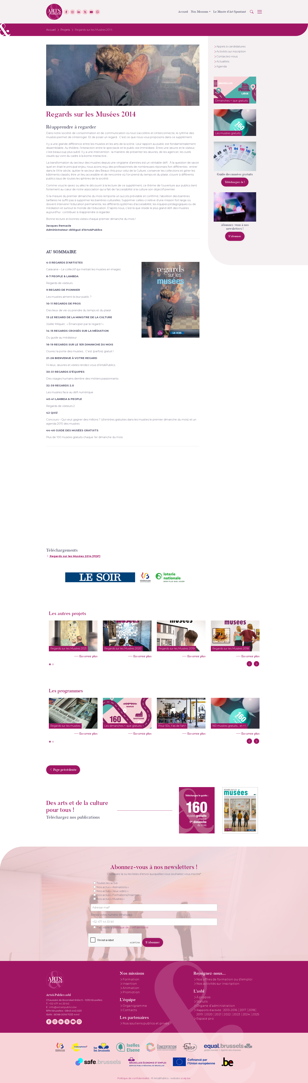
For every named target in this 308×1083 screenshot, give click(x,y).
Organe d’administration (215, 1005)
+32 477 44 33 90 (59, 1003)
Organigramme (135, 1005)
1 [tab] (50, 664)
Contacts (130, 1010)
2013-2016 (230, 1010)
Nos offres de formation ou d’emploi (224, 979)
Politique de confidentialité (133, 1078)
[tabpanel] (73, 638)
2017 (243, 1010)
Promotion (131, 992)
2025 (255, 1014)
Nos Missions (199, 12)
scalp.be (186, 1078)
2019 (200, 1014)
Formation (131, 979)
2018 (251, 1010)
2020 (209, 1014)
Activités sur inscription (231, 51)
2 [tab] (53, 664)
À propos (203, 997)
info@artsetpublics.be (63, 1007)
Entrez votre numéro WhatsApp (111, 914)
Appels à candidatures (230, 46)
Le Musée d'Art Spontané (229, 12)
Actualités (222, 61)
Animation (131, 988)
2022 (228, 1014)
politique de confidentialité (130, 927)
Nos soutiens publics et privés (146, 1023)
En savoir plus (88, 656)
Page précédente (64, 770)
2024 (247, 1014)
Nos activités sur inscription (217, 983)
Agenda (221, 66)
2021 (218, 1014)
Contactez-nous (227, 56)
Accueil (183, 12)
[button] (252, 12)
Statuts (201, 1001)
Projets (65, 29)
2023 (237, 1014)
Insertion (130, 983)
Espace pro (205, 1018)
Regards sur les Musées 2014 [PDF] (74, 556)
